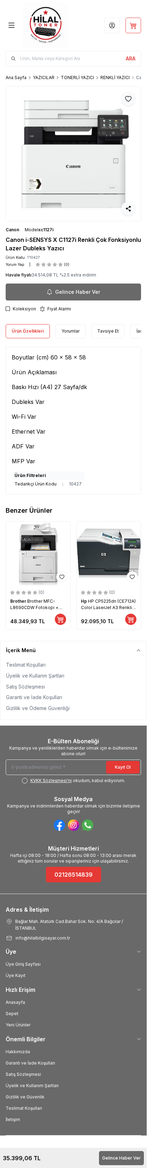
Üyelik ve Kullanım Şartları (32, 1085)
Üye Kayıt (15, 975)
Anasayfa (15, 1002)
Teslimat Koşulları (26, 665)
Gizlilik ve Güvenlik (25, 1097)
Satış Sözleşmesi (25, 687)
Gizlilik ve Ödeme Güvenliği (38, 708)
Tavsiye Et (108, 331)
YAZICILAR (43, 77)
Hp (84, 601)
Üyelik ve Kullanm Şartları (35, 676)
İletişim (13, 1119)
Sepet (12, 1013)
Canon (12, 229)
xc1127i (45, 229)
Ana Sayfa (16, 77)
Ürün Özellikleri (28, 331)
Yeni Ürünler (18, 1024)
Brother (18, 601)
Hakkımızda (18, 1051)
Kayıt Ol (123, 767)
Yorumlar (71, 331)
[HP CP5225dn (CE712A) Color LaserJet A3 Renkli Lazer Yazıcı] (109, 554)
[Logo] (45, 25)
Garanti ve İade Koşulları (34, 697)
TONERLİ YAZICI (77, 77)
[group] (73, 154)
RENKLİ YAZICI (115, 77)
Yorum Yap (15, 264)
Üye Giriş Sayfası (23, 964)
